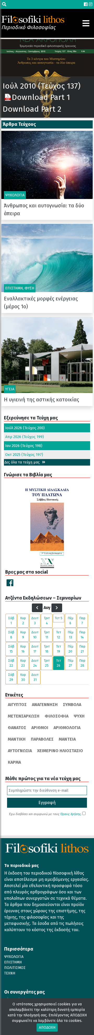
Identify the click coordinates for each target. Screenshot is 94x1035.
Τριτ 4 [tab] (47, 620)
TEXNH (9, 973)
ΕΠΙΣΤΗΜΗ (13, 962)
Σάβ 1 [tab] (11, 620)
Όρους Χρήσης (70, 814)
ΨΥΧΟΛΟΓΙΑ (14, 957)
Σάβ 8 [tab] (11, 634)
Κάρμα (14, 762)
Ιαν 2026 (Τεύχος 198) (23, 445)
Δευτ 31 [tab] (35, 677)
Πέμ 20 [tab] (70, 649)
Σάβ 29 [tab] (11, 677)
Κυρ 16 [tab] (23, 649)
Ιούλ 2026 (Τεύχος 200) (25, 427)
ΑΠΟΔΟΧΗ (47, 1027)
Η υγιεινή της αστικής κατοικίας (41, 399)
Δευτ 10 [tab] (35, 634)
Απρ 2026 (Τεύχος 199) (24, 436)
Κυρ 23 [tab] (23, 663)
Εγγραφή (47, 802)
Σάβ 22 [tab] (11, 663)
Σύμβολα (72, 704)
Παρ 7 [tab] (82, 620)
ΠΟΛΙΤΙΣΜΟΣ (15, 968)
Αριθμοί (39, 727)
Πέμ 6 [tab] (70, 620)
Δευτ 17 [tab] (35, 649)
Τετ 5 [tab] (58, 618)
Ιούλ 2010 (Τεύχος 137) (41, 86)
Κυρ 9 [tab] (23, 634)
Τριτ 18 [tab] (47, 649)
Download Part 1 (41, 97)
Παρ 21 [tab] (82, 649)
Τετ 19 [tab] (58, 649)
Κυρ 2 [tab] (23, 620)
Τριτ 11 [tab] (47, 634)
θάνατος (17, 727)
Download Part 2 (32, 109)
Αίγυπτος (17, 704)
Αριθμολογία (67, 727)
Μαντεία (67, 739)
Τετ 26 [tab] (58, 663)
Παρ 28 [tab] (82, 663)
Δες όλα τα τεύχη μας (22, 462)
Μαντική (17, 739)
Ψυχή (79, 716)
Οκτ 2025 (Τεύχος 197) (24, 454)
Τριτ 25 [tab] (47, 663)
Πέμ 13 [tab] (70, 634)
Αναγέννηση (45, 704)
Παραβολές (42, 739)
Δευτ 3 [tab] (35, 620)
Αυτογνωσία (20, 750)
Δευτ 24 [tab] (35, 663)
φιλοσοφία (56, 716)
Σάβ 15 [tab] (11, 649)
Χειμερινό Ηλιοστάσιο (60, 750)
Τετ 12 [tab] (58, 634)
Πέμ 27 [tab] (70, 663)
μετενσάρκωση (23, 716)
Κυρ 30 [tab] (23, 677)
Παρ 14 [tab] (82, 634)
